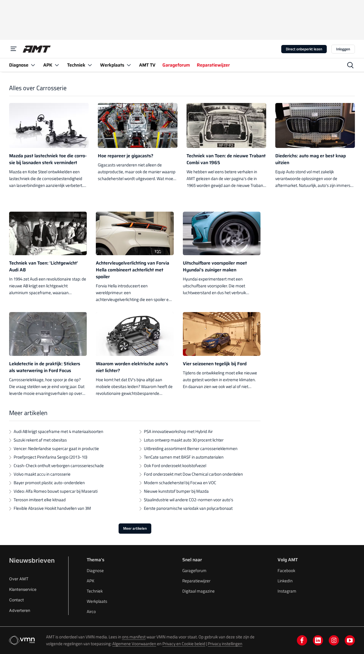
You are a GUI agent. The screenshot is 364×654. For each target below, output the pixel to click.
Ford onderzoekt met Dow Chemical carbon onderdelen (193, 474)
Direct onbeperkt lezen (304, 49)
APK (90, 580)
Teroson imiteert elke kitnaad (40, 499)
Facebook (286, 570)
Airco (91, 611)
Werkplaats (97, 601)
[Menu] (13, 49)
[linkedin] (318, 640)
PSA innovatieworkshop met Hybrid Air (178, 431)
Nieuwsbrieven (32, 560)
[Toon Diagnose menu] (33, 65)
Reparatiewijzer (196, 580)
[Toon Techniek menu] (89, 65)
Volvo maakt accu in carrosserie (42, 474)
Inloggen (343, 49)
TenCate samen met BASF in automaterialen (184, 457)
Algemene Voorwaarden (134, 643)
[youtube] (350, 640)
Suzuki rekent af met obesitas (40, 440)
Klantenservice (22, 589)
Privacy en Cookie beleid (183, 643)
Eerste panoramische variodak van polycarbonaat (188, 508)
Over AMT (18, 578)
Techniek (95, 591)
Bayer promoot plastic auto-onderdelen (49, 482)
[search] (350, 65)
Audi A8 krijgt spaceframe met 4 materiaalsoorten (58, 431)
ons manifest (134, 637)
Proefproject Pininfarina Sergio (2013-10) (50, 457)
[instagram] (334, 640)
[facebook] (302, 640)
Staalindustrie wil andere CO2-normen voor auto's (188, 499)
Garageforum (194, 570)
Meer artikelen (135, 528)
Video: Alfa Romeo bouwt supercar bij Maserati (56, 491)
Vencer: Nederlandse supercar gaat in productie (56, 448)
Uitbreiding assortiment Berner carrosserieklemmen (190, 448)
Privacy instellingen (225, 643)
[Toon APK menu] (56, 65)
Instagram (287, 591)
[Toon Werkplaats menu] (128, 65)
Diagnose (95, 570)
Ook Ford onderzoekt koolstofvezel (175, 465)
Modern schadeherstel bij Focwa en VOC (180, 482)
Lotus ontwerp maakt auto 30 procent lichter (184, 440)
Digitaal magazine (198, 591)
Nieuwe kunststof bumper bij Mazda (176, 491)
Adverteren (19, 610)
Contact (16, 599)
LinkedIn (285, 580)
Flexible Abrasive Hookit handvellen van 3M (52, 508)
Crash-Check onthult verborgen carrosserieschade (59, 465)
